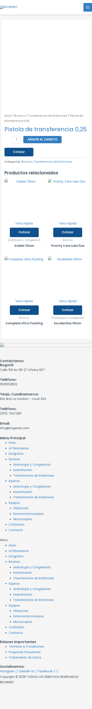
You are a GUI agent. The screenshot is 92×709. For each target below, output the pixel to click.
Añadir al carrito (42, 139)
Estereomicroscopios (28, 514)
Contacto (16, 530)
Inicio (8, 115)
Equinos (14, 481)
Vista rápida (24, 223)
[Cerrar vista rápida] (10, 697)
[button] (46, 540)
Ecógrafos (16, 454)
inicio (12, 443)
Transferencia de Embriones (47, 115)
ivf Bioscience (19, 448)
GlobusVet (20, 508)
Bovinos (19, 115)
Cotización (16, 525)
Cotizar (19, 152)
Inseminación (22, 470)
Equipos (14, 503)
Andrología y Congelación (32, 465)
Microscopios (22, 519)
